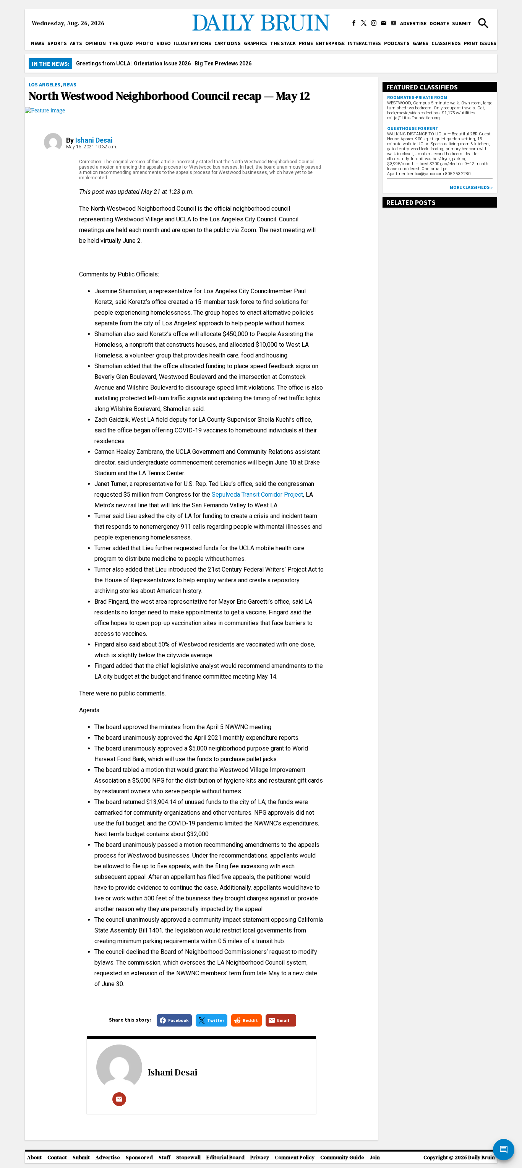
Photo (145, 43)
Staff (164, 1157)
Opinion (95, 43)
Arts (76, 43)
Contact (57, 1157)
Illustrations (192, 43)
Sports (57, 43)
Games (420, 43)
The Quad (121, 43)
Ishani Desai (94, 140)
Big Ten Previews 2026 (223, 63)
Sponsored (139, 1157)
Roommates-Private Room (417, 97)
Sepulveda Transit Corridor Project (257, 494)
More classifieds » (471, 187)
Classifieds (446, 43)
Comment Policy (294, 1157)
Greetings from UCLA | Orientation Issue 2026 (133, 63)
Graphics (255, 43)
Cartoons (227, 43)
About (34, 1157)
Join (375, 1157)
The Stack (283, 43)
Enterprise (330, 43)
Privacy (259, 1157)
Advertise (413, 23)
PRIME (306, 43)
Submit (461, 23)
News (37, 43)
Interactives (364, 43)
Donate (439, 23)
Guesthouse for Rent (412, 128)
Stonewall (188, 1157)
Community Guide (342, 1157)
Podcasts (397, 43)
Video (164, 43)
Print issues (480, 43)
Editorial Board (225, 1157)
